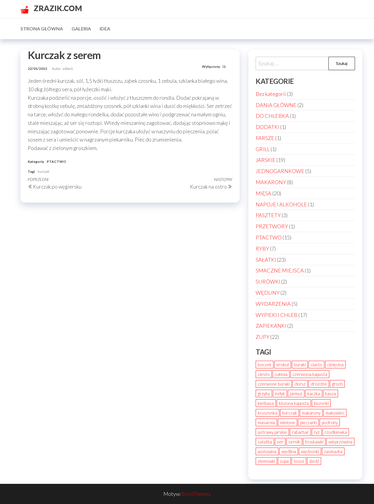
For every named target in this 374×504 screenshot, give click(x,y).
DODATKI (267, 127)
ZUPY (262, 337)
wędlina (288, 451)
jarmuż (296, 393)
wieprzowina (340, 441)
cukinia (281, 374)
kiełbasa (266, 403)
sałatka (265, 441)
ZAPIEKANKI (271, 325)
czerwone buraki (274, 383)
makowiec (334, 412)
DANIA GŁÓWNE (276, 105)
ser (280, 441)
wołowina (267, 451)
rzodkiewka (336, 432)
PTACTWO (56, 161)
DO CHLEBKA (272, 116)
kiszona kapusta (294, 403)
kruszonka (267, 412)
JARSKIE (266, 160)
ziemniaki (266, 461)
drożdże (319, 383)
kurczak (43, 171)
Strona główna (41, 28)
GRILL (263, 149)
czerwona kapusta (309, 374)
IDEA (105, 28)
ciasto (316, 364)
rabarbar (300, 432)
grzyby (264, 393)
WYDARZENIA (273, 304)
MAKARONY (271, 182)
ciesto (264, 374)
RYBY (262, 248)
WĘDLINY (268, 292)
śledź (314, 461)
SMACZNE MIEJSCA (280, 270)
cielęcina (335, 364)
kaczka (313, 393)
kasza (330, 393)
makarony (311, 412)
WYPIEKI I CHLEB (276, 315)
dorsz (300, 383)
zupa (284, 461)
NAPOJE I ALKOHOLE (281, 204)
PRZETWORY (272, 226)
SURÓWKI (268, 281)
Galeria (81, 28)
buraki (300, 364)
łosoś (299, 461)
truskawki (314, 441)
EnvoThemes (196, 494)
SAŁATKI (266, 259)
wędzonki (310, 451)
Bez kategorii (271, 94)
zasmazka (333, 451)
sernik (294, 441)
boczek (264, 364)
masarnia (266, 422)
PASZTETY (268, 215)
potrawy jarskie (272, 432)
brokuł (282, 364)
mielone (287, 422)
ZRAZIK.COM (58, 8)
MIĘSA (263, 193)
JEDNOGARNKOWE (280, 171)
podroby (330, 422)
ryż (317, 432)
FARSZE (265, 138)
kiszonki (321, 403)
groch (337, 383)
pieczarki (308, 422)
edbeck (68, 68)
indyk (280, 393)
